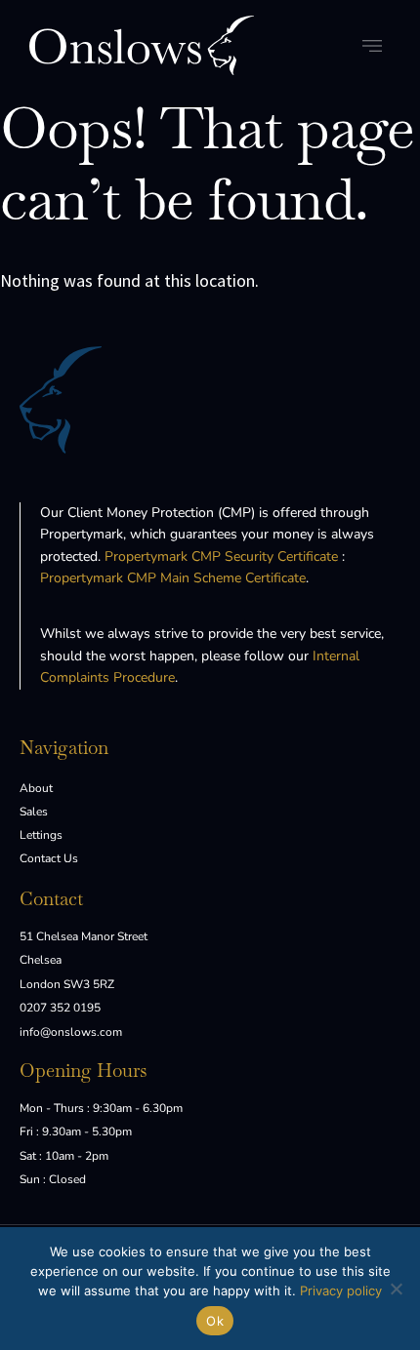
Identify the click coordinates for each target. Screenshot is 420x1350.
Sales (34, 811)
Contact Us (49, 858)
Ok (215, 1321)
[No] (395, 1288)
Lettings (41, 835)
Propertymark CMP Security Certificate (221, 556)
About (36, 788)
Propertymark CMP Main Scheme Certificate (173, 578)
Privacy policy (341, 1290)
